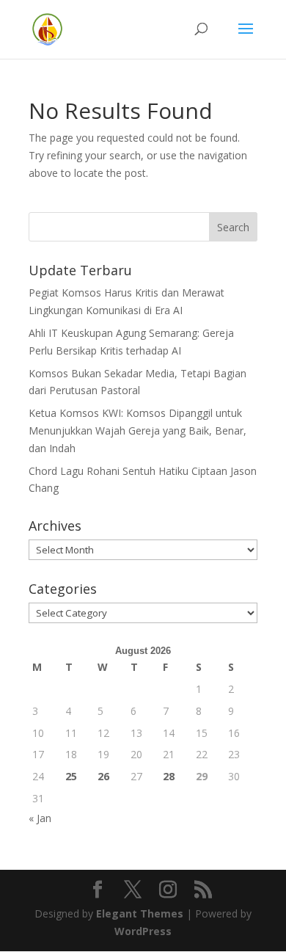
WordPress (143, 931)
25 (71, 776)
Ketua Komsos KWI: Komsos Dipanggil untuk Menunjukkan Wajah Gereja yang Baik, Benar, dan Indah (137, 430)
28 (169, 776)
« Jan (40, 818)
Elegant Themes (139, 913)
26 (103, 776)
